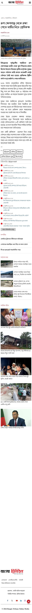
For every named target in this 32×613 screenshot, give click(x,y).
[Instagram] (25, 600)
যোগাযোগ (4, 580)
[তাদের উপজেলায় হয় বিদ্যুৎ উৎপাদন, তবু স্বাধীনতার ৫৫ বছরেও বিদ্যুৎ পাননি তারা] (16, 344)
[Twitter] (12, 600)
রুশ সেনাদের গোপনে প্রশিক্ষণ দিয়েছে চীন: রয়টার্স (15, 215)
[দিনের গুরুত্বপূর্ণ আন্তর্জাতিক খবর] (16, 251)
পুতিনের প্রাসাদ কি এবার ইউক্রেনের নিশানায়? (14, 173)
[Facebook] (7, 600)
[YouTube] (17, 600)
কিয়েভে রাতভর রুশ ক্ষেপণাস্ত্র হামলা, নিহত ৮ (14, 167)
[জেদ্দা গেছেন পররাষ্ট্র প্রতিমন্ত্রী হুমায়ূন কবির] (16, 419)
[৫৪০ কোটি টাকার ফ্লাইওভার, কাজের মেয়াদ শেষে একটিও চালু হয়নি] (16, 395)
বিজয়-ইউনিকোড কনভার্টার (8, 583)
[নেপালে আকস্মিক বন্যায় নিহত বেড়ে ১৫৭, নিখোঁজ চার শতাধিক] (16, 275)
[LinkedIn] (21, 600)
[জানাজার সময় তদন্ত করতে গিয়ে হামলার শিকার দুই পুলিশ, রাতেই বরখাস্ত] (16, 370)
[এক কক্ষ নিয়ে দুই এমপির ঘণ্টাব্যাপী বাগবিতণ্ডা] (16, 320)
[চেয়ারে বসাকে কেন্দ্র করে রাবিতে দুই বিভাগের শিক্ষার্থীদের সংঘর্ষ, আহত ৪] (16, 295)
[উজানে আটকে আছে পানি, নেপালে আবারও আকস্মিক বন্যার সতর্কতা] (16, 265)
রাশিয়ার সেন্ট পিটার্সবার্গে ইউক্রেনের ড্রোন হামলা (15, 221)
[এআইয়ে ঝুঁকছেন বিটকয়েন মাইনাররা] (16, 240)
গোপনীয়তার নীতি (13, 580)
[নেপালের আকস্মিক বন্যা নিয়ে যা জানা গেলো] (16, 245)
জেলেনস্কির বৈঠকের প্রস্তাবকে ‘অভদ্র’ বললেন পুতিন (16, 226)
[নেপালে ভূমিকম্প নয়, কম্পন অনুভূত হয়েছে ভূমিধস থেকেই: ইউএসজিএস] (16, 284)
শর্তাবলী (21, 580)
